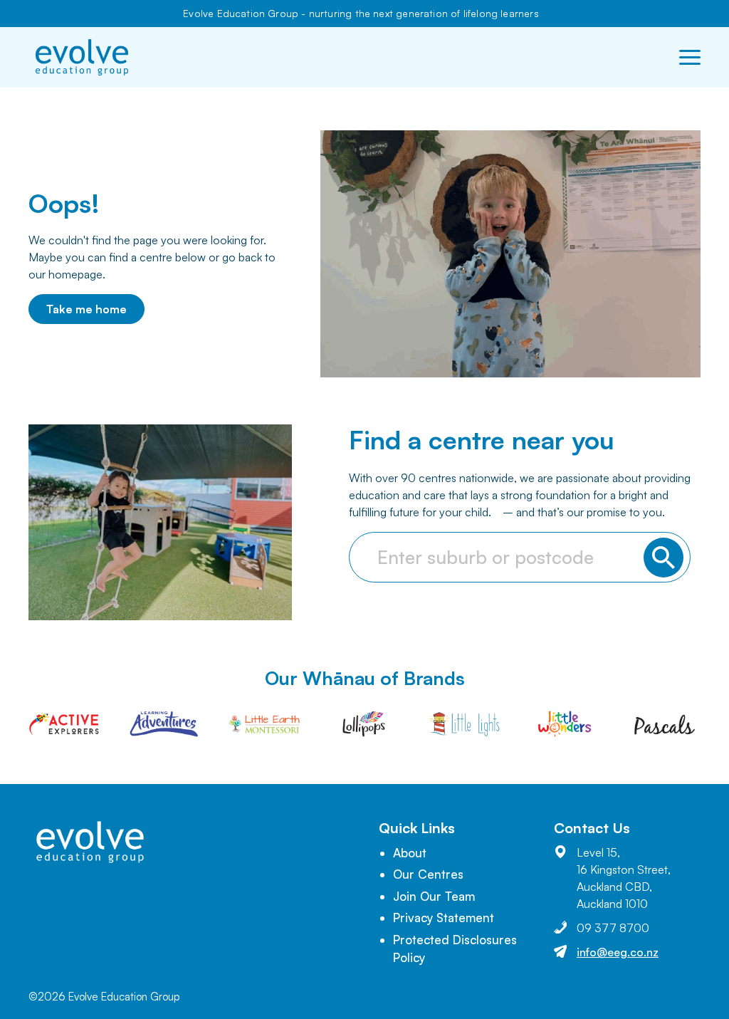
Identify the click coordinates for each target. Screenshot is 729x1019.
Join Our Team (434, 896)
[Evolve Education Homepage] (81, 57)
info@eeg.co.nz (618, 952)
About (409, 852)
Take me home (86, 309)
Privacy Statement (443, 917)
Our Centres (428, 874)
